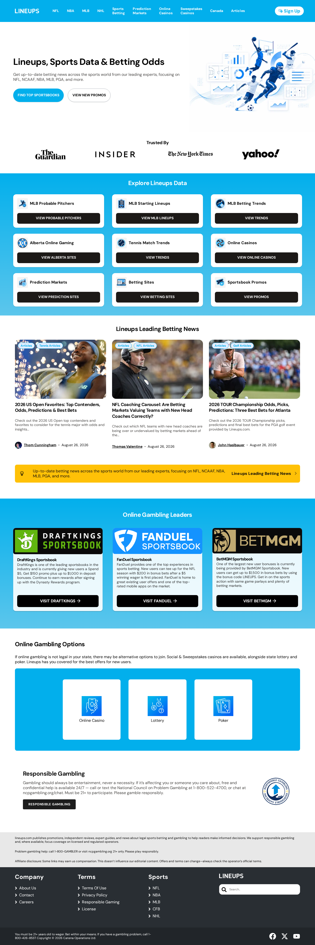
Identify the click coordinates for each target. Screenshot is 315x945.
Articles (26, 346)
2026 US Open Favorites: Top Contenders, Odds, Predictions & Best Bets (57, 407)
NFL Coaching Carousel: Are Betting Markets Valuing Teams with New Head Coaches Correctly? (152, 410)
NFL (156, 888)
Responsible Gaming (101, 902)
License (89, 909)
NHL (156, 916)
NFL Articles (145, 346)
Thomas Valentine (127, 446)
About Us (27, 888)
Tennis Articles (49, 346)
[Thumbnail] (60, 369)
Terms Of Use (94, 888)
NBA (157, 895)
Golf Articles (242, 346)
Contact (26, 895)
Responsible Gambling (49, 804)
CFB (156, 909)
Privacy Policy (94, 895)
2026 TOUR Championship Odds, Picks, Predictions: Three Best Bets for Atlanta (249, 407)
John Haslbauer (231, 445)
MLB (156, 902)
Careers (26, 902)
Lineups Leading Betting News (261, 473)
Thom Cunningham (40, 445)
